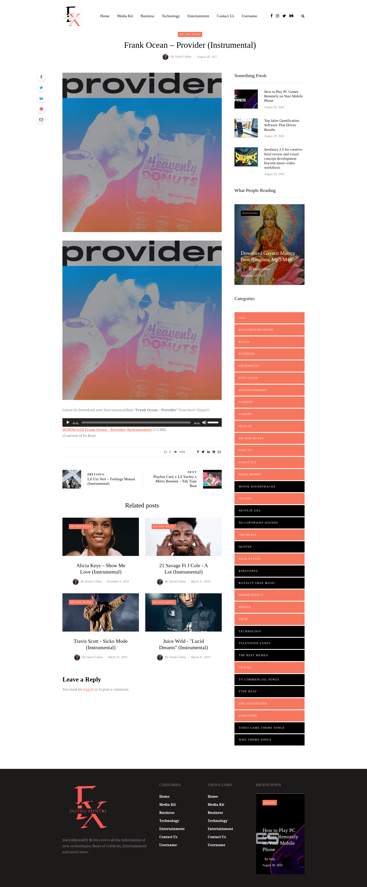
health (245, 426)
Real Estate (250, 558)
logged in (90, 689)
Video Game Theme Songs (262, 727)
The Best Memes (253, 655)
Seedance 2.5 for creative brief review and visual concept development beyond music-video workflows (283, 158)
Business (147, 16)
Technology (171, 16)
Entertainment (198, 16)
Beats (244, 341)
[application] (142, 422)
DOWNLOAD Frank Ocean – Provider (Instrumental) (107, 429)
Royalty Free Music (257, 583)
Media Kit (125, 16)
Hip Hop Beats (189, 34)
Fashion (246, 402)
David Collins (183, 56)
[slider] (214, 422)
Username (249, 16)
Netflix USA (250, 510)
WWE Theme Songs (255, 739)
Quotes (245, 546)
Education (248, 378)
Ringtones (250, 213)
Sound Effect (251, 595)
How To (245, 450)
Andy (272, 859)
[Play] (68, 422)
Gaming (245, 414)
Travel (245, 667)
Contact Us (225, 16)
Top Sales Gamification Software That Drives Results (281, 125)
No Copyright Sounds (258, 522)
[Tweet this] (41, 87)
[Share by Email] (41, 119)
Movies (245, 498)
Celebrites (249, 365)
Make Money (250, 474)
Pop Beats (248, 534)
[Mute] (204, 422)
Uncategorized (253, 703)
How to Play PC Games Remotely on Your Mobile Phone (283, 96)
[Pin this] (41, 109)
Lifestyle (248, 462)
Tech (243, 619)
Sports (245, 607)
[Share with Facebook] (41, 77)
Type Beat (248, 691)
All (242, 317)
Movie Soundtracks (257, 486)
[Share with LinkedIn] (41, 98)
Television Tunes (255, 643)
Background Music (256, 329)
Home (105, 16)
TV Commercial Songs (259, 679)
